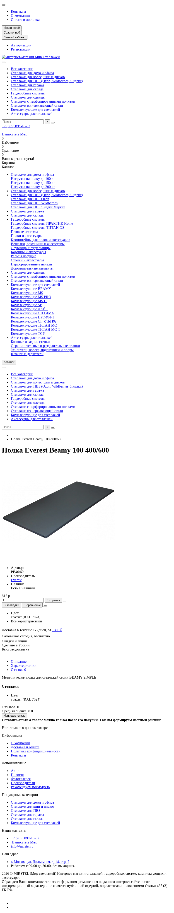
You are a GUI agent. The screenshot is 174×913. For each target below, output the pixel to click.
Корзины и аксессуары (28, 252)
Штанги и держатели (27, 354)
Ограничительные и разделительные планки (45, 346)
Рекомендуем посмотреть (30, 787)
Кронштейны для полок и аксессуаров (40, 240)
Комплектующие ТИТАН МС (34, 325)
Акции (16, 771)
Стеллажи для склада (27, 89)
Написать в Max (14, 134)
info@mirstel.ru (22, 846)
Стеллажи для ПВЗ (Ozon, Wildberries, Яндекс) (47, 81)
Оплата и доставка (25, 20)
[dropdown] (3, 5)
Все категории (22, 69)
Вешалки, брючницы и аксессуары (38, 244)
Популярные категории (20, 795)
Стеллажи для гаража (27, 85)
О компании (20, 15)
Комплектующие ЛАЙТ (29, 309)
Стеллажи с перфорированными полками (43, 101)
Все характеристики (26, 621)
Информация (12, 735)
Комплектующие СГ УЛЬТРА (33, 321)
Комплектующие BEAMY (31, 289)
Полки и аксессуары (26, 236)
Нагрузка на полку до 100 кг (33, 179)
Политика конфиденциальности (35, 751)
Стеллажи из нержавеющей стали (37, 105)
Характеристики (23, 665)
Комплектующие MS (27, 293)
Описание (19, 661)
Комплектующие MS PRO (31, 297)
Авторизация (21, 45)
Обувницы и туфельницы (31, 248)
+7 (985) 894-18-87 (16, 126)
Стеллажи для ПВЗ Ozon (30, 199)
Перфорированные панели (31, 264)
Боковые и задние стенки (30, 342)
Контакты (18, 11)
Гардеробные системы (28, 93)
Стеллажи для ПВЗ (25, 810)
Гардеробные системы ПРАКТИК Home (42, 223)
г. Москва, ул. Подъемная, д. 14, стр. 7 (40, 862)
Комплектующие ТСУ (28, 333)
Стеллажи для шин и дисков (33, 806)
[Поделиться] (45, 606)
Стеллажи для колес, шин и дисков (38, 77)
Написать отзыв (14, 715)
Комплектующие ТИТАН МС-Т (35, 329)
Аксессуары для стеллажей (32, 114)
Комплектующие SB (26, 305)
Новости (17, 775)
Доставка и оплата (25, 747)
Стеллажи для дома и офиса (32, 73)
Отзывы (18, 670)
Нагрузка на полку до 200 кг (33, 187)
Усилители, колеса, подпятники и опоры (42, 350)
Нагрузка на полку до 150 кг (33, 183)
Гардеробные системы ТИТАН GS (37, 227)
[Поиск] (53, 122)
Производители (23, 783)
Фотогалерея (21, 779)
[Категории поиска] (3, 62)
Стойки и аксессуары (27, 260)
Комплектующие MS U (29, 301)
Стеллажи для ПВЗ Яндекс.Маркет (38, 207)
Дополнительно (14, 763)
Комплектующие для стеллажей (35, 109)
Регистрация (20, 49)
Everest (16, 580)
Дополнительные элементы (32, 268)
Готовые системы (24, 232)
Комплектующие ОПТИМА (32, 313)
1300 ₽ (57, 630)
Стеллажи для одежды (28, 97)
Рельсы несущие (23, 256)
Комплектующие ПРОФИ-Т (32, 317)
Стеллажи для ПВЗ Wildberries (34, 203)
